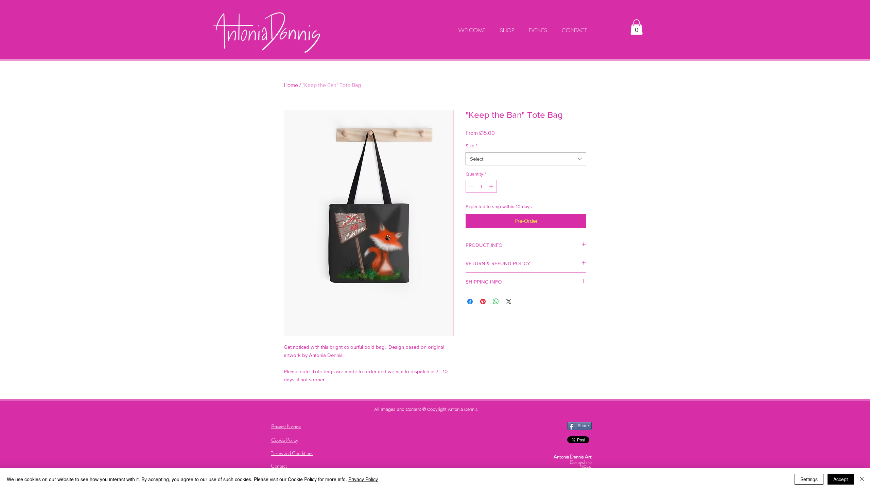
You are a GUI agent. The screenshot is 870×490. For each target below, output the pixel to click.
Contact (279, 466)
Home (291, 85)
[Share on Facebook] (470, 301)
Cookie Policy (284, 440)
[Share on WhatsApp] (496, 301)
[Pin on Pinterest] (483, 301)
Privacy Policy (363, 479)
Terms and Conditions (292, 453)
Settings (809, 479)
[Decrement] (471, 186)
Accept (840, 479)
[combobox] (526, 158)
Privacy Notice (286, 426)
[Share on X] (509, 301)
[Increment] (491, 186)
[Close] (862, 479)
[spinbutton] (481, 186)
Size (471, 145)
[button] (636, 27)
